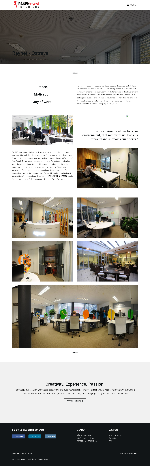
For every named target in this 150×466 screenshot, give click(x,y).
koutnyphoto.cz (44, 459)
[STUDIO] (26, 4)
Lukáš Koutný (32, 459)
